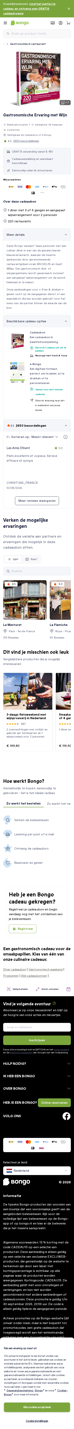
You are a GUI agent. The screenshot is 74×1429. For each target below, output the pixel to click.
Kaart (34, 559)
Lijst (15, 559)
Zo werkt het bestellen (23, 803)
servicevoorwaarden (21, 1052)
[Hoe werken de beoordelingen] (65, 437)
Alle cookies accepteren (37, 1407)
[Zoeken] (8, 571)
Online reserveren (54, 1103)
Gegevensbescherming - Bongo (25, 1390)
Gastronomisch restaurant (28, 44)
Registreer (25, 929)
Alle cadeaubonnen (34, 976)
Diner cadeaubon (14, 970)
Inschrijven (37, 1040)
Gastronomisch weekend (46, 970)
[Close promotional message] (69, 9)
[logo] (20, 23)
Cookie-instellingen (37, 1421)
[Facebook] (66, 1116)
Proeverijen (11, 976)
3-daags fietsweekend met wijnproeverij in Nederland (26, 716)
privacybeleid (61, 1049)
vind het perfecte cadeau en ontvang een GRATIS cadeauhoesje (29, 9)
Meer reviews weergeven (37, 501)
